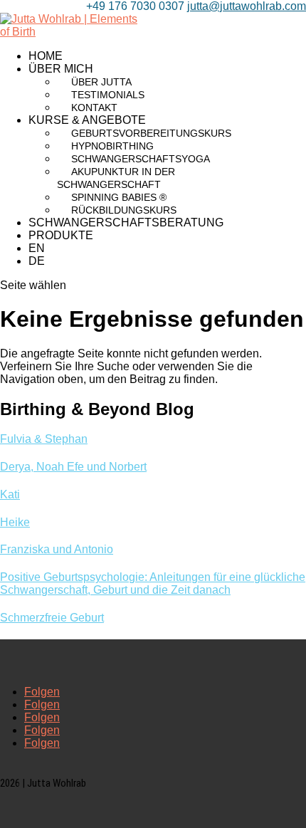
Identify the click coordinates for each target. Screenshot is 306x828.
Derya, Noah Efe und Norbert (73, 467)
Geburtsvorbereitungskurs (151, 133)
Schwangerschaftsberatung (125, 222)
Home (45, 56)
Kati (10, 494)
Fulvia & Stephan (44, 439)
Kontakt (94, 107)
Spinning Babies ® (119, 197)
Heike (15, 522)
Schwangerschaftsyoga (140, 158)
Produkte (60, 235)
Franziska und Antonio (56, 549)
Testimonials (107, 94)
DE (36, 261)
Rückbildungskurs (123, 210)
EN (36, 248)
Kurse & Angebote (87, 120)
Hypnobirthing (112, 146)
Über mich (60, 69)
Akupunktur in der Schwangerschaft (116, 178)
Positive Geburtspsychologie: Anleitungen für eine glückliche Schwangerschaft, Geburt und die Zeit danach (152, 583)
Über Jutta (101, 82)
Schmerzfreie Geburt (52, 618)
